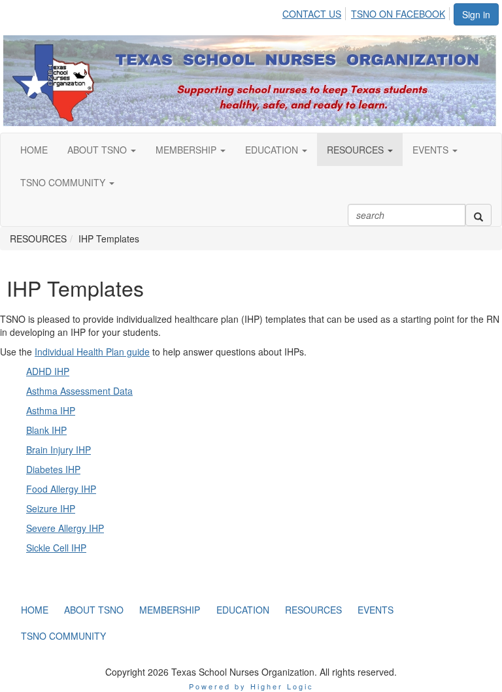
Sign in (476, 14)
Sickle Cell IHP (56, 547)
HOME (34, 149)
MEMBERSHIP (187, 149)
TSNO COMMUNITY (64, 182)
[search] (478, 215)
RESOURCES (356, 149)
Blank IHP (46, 430)
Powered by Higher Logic (251, 686)
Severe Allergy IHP (65, 528)
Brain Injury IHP (58, 449)
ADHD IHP (47, 371)
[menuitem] (315, 11)
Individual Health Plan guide (92, 351)
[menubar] (367, 11)
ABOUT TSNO (98, 149)
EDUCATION (273, 149)
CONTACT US (311, 13)
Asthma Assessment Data (79, 390)
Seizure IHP (50, 508)
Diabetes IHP (53, 469)
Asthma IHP (50, 410)
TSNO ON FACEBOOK (398, 13)
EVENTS (431, 149)
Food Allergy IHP (61, 488)
